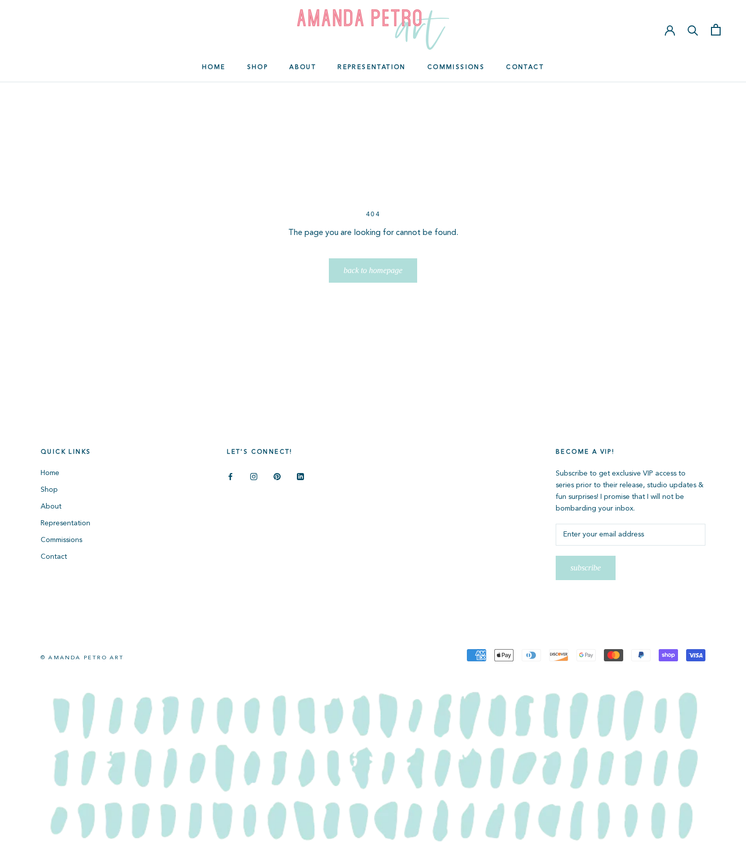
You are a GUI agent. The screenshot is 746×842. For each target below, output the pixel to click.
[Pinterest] (277, 477)
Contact (525, 67)
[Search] (693, 29)
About (302, 67)
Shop (257, 67)
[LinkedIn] (300, 477)
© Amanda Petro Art (82, 658)
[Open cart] (716, 30)
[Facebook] (230, 477)
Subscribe (585, 567)
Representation (371, 67)
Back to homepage (373, 270)
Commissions (456, 67)
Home (214, 67)
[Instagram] (253, 477)
